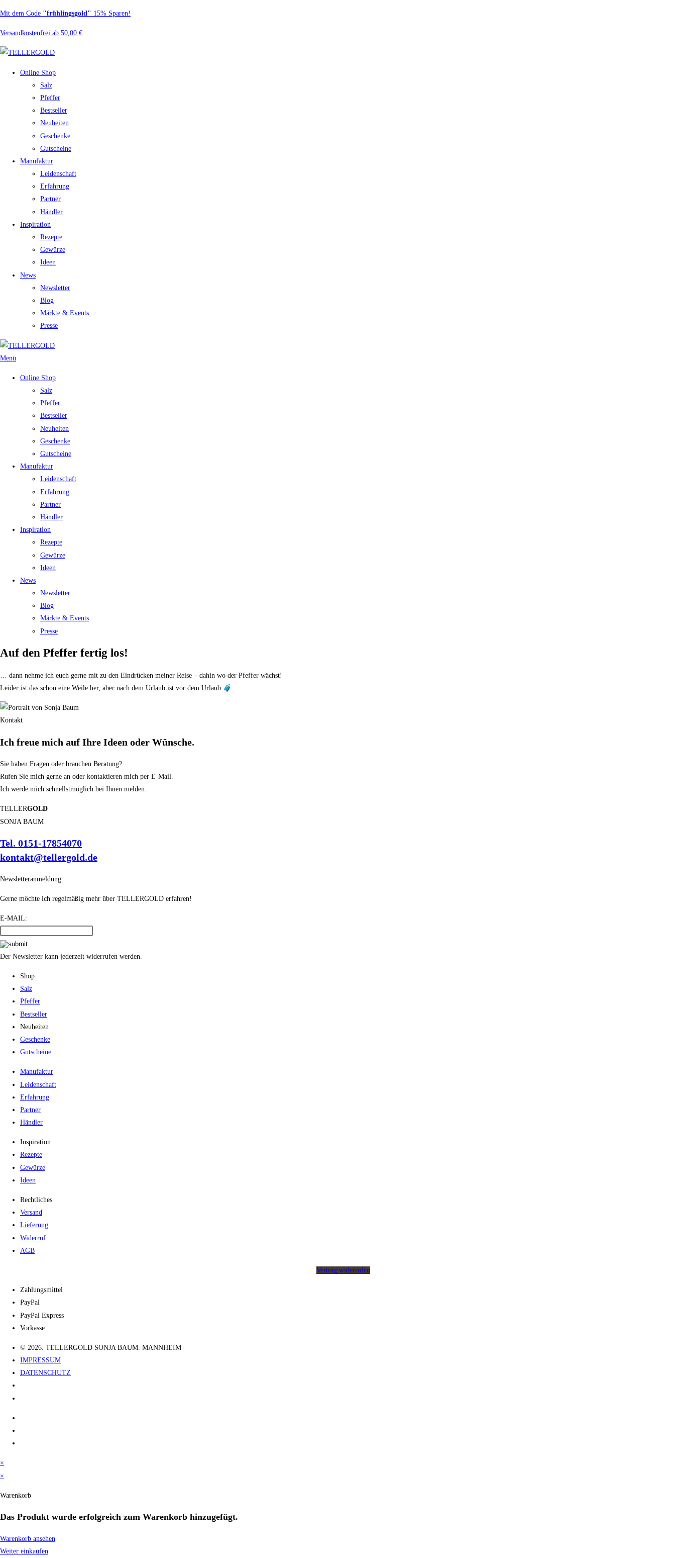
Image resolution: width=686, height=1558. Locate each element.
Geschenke (55, 136)
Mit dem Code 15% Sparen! (65, 13)
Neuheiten (54, 123)
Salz (46, 85)
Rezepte (51, 237)
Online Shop (38, 72)
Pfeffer (50, 98)
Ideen (48, 262)
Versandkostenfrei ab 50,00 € (41, 33)
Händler (51, 212)
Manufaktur (36, 161)
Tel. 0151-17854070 (41, 843)
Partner (50, 199)
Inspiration (35, 224)
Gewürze (52, 249)
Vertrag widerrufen (343, 1270)
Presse (49, 325)
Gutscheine (55, 148)
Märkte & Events (64, 313)
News (28, 275)
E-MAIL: (13, 918)
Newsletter (55, 288)
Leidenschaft (58, 173)
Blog (47, 300)
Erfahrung (54, 186)
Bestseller (53, 110)
